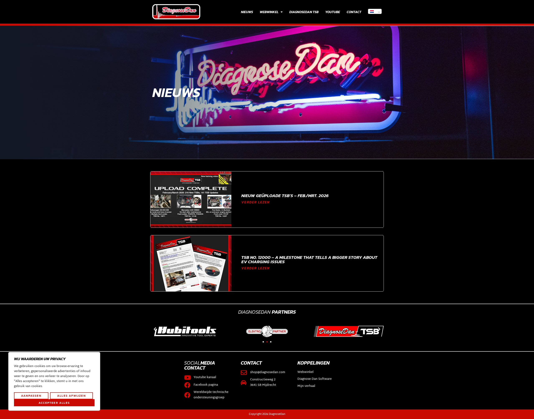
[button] (154, 329)
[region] (54, 381)
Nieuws (247, 12)
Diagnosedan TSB (304, 12)
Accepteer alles (54, 402)
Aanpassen (31, 395)
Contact (354, 12)
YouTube (332, 12)
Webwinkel (269, 12)
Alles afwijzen (71, 395)
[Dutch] (375, 11)
